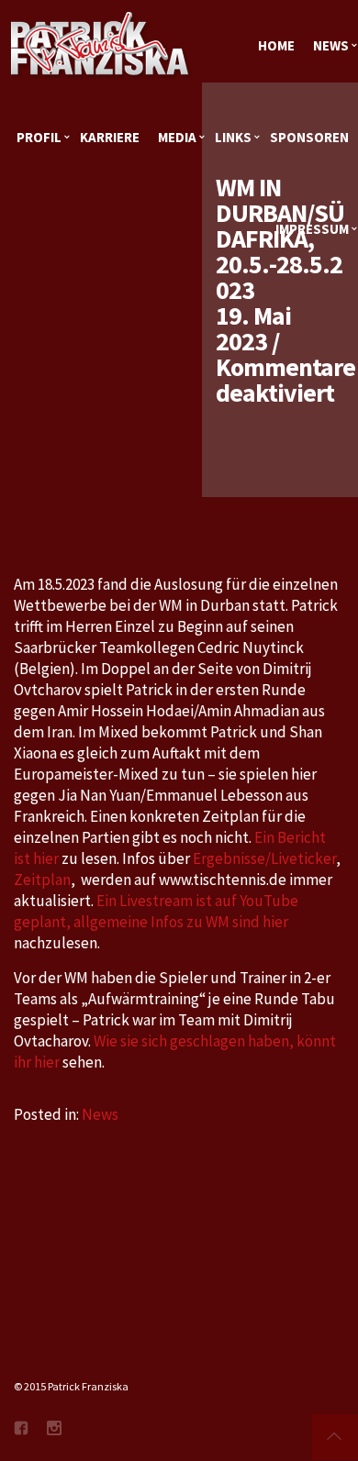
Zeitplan (42, 879)
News (100, 1114)
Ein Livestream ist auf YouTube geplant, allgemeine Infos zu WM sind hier (156, 911)
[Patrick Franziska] (101, 46)
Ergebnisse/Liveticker (264, 858)
